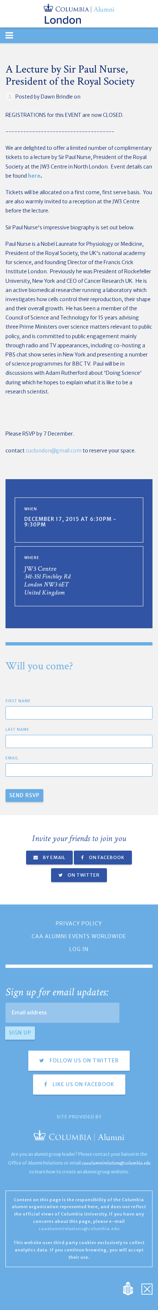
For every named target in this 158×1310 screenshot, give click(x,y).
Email (12, 758)
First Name (18, 701)
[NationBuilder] (131, 1288)
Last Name (17, 729)
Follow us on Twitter (83, 1060)
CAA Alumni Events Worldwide (79, 936)
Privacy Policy (79, 923)
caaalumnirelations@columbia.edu (116, 1162)
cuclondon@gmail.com (54, 450)
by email (53, 857)
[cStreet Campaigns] (146, 1288)
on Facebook (106, 857)
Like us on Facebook (82, 1084)
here (34, 176)
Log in (79, 949)
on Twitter (83, 875)
